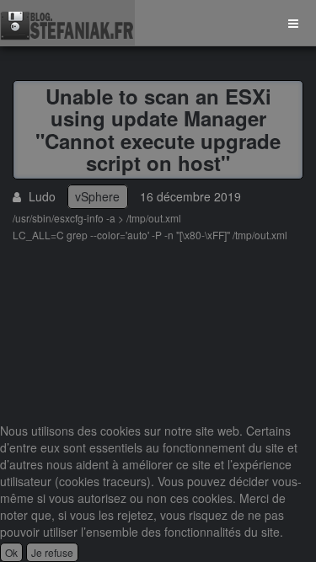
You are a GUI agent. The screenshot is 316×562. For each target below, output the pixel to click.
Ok (11, 552)
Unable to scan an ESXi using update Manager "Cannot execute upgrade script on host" (158, 129)
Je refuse (52, 552)
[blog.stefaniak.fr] (67, 23)
